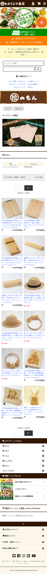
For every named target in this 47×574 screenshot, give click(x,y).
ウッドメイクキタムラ (11, 167)
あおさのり (22, 81)
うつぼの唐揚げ (32, 84)
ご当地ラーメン (33, 81)
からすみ (22, 84)
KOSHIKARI (28, 167)
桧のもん (18, 108)
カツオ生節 (12, 81)
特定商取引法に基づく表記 (37, 561)
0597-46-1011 (30, 38)
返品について (27, 561)
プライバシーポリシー (23, 563)
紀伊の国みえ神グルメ (23, 482)
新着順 (22, 177)
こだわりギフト (21, 489)
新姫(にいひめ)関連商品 (24, 496)
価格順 (16, 177)
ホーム (7, 108)
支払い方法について (7, 561)
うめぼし (30, 87)
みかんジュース (19, 87)
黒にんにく (13, 84)
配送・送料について (18, 561)
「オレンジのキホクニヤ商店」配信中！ (25, 49)
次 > (28, 188)
